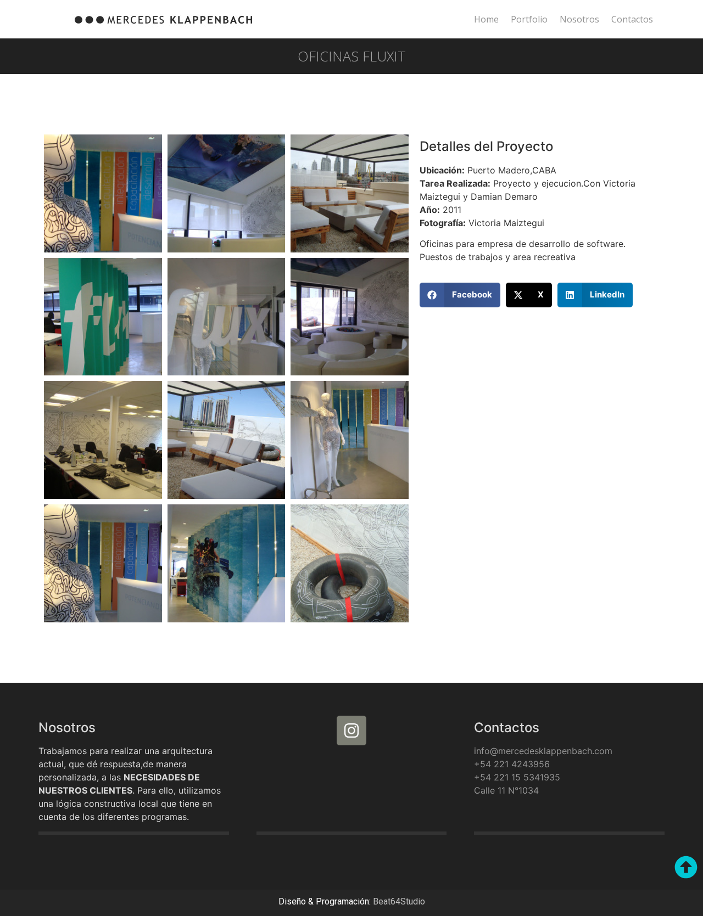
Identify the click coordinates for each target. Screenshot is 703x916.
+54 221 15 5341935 (517, 777)
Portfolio (529, 19)
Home (486, 19)
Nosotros (579, 19)
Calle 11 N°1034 (506, 790)
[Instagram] (351, 730)
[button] (460, 295)
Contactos (632, 19)
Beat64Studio (399, 901)
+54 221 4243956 (512, 763)
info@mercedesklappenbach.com (543, 750)
